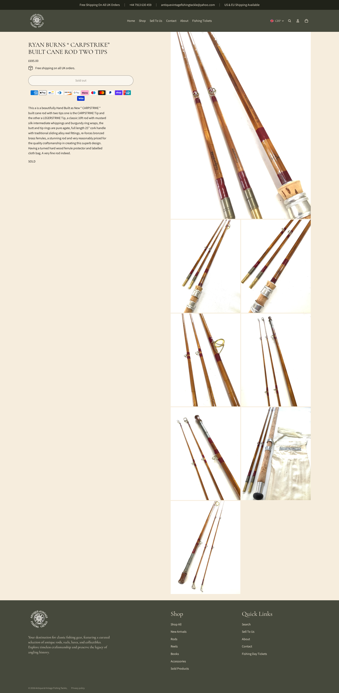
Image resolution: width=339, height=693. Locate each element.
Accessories (178, 661)
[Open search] (289, 20)
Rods (174, 639)
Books (175, 654)
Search (246, 624)
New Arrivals (179, 632)
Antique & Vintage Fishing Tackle (51, 688)
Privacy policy (78, 688)
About (246, 639)
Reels (174, 646)
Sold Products (180, 668)
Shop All (176, 624)
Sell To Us (248, 632)
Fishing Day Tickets (254, 654)
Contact (247, 646)
